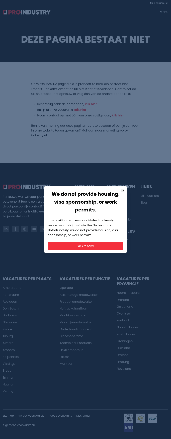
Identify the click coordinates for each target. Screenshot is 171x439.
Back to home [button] (85, 246)
